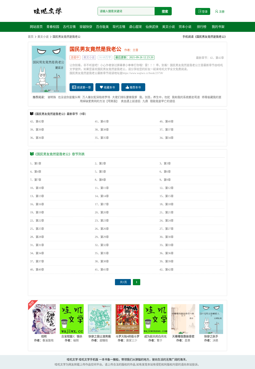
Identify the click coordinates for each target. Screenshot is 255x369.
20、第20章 (102, 212)
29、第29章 (102, 236)
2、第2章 (100, 163)
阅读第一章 (83, 87)
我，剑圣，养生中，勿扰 (154, 97)
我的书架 (218, 26)
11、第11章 (102, 187)
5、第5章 (100, 171)
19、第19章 (37, 212)
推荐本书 (135, 87)
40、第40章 (167, 121)
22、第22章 (37, 220)
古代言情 (69, 26)
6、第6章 (165, 171)
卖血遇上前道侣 (130, 101)
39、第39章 (37, 129)
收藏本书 (109, 87)
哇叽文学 (72, 359)
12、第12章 (167, 187)
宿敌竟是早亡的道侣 (162, 101)
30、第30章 (167, 236)
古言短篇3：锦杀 (71, 336)
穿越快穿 (85, 26)
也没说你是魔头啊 (69, 97)
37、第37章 (167, 129)
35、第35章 (102, 137)
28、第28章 (37, 236)
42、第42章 (217, 57)
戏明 (44, 336)
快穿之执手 (211, 336)
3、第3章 (165, 163)
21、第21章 (167, 212)
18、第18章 (167, 204)
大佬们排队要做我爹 (124, 97)
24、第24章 (167, 220)
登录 (204, 11)
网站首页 (36, 26)
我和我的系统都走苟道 (186, 97)
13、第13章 (37, 196)
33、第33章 (167, 245)
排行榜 (201, 26)
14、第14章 (102, 196)
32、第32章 (102, 245)
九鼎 (145, 101)
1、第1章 (35, 163)
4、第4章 (35, 171)
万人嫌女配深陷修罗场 (96, 97)
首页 (30, 36)
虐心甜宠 (135, 26)
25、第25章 (37, 228)
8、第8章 (100, 179)
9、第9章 (165, 179)
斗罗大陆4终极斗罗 (127, 336)
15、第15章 (167, 196)
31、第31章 (37, 245)
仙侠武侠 (152, 26)
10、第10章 (37, 187)
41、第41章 (102, 121)
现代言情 (119, 26)
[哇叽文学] (48, 11)
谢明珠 (52, 97)
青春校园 (52, 26)
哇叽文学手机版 (88, 359)
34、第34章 (167, 137)
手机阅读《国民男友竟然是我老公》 (204, 36)
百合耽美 (102, 26)
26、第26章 (102, 228)
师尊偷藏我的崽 (211, 97)
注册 (221, 11)
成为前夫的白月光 (155, 336)
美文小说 (168, 26)
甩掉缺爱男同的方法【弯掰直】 (99, 101)
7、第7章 (35, 179)
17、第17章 (102, 204)
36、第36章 (37, 137)
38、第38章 (102, 129)
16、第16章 (37, 204)
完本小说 (185, 26)
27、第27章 (167, 228)
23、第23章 (102, 220)
